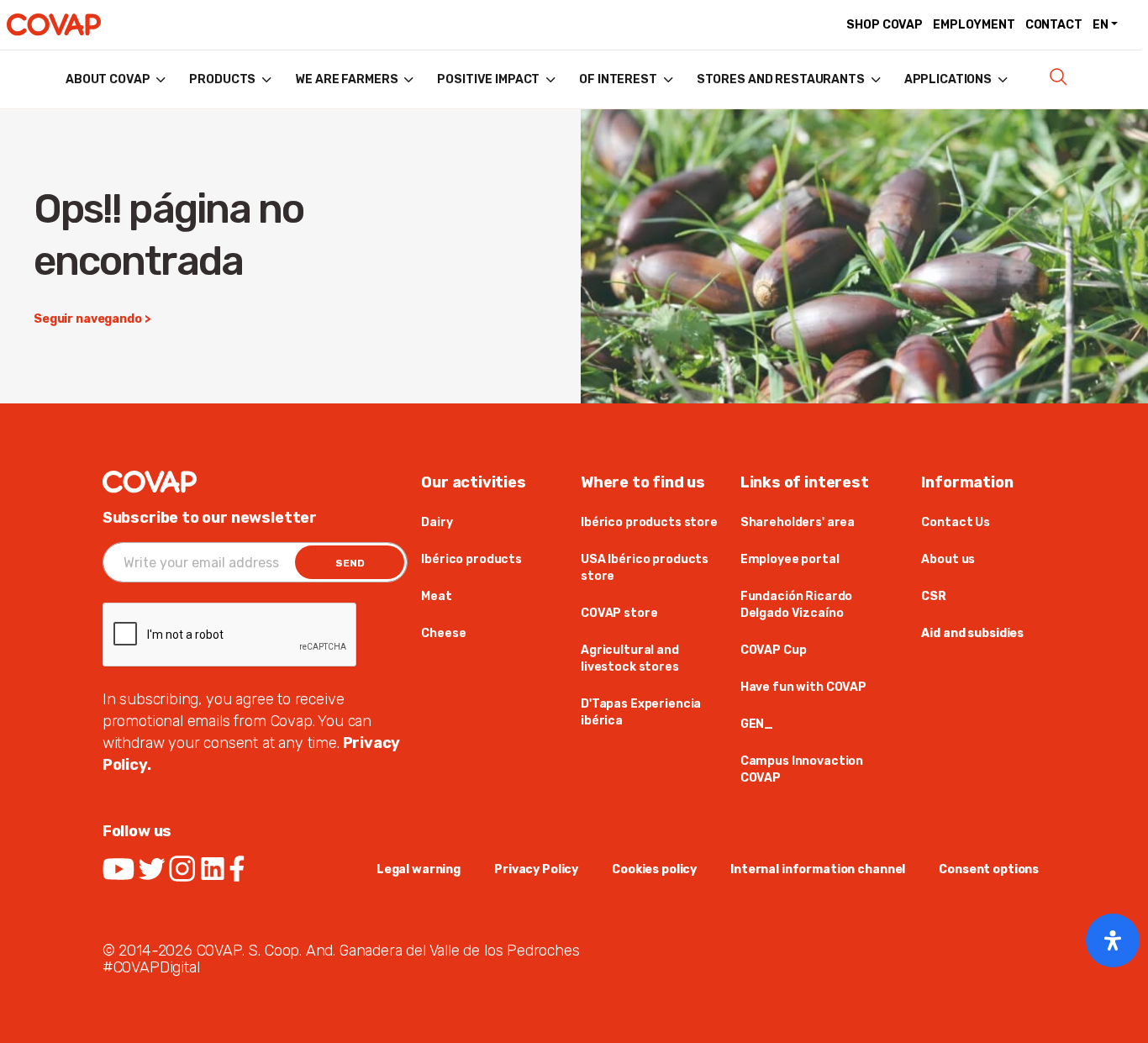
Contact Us (955, 522)
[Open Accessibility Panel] (1113, 940)
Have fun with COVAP (803, 687)
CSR (933, 596)
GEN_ (756, 724)
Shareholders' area (797, 522)
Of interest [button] (617, 79)
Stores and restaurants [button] (781, 79)
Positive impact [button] (488, 79)
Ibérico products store (649, 522)
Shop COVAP (884, 25)
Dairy (436, 522)
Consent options (989, 869)
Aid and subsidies (972, 633)
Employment (974, 25)
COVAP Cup (773, 650)
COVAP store (619, 613)
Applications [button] (948, 79)
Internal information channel (817, 869)
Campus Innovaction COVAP (801, 769)
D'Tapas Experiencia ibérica (641, 712)
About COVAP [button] (108, 79)
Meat (436, 596)
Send (350, 563)
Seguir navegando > (92, 319)
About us (948, 559)
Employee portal (790, 559)
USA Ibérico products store (644, 567)
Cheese (443, 633)
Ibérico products (471, 559)
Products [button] (222, 79)
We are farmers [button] (346, 79)
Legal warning (419, 869)
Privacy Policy (536, 869)
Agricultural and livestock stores (630, 658)
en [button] (1101, 25)
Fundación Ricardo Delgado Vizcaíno (796, 604)
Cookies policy (654, 869)
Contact (1053, 25)
